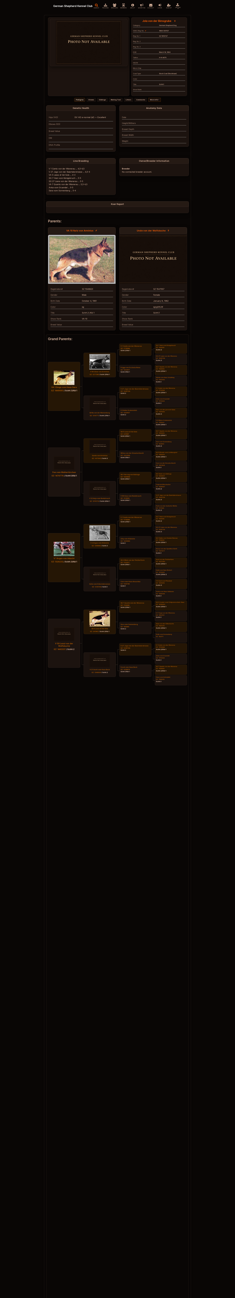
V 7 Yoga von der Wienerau (165, 613)
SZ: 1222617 (125, 370)
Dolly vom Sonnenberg (164, 634)
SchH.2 (123, 415)
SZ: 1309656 (125, 477)
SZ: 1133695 (125, 605)
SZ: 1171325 (160, 508)
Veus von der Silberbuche (165, 624)
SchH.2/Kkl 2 (161, 574)
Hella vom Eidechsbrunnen (99, 584)
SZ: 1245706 (125, 391)
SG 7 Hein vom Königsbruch (166, 345)
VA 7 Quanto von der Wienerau (132, 603)
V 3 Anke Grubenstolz (129, 410)
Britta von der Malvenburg (100, 413)
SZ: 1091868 (160, 465)
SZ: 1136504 (160, 454)
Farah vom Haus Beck (129, 667)
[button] (178, 6)
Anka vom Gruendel (58, 187)
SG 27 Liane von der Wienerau (166, 356)
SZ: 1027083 (160, 561)
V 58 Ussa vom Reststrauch (131, 496)
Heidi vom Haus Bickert (164, 570)
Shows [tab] (91, 100)
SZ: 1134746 (125, 584)
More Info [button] (154, 100)
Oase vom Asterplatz (163, 677)
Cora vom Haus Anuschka (130, 581)
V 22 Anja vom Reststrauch (99, 498)
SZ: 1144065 (160, 412)
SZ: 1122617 (125, 562)
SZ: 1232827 (125, 413)
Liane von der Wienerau (66, 181)
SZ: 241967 (125, 434)
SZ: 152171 (159, 636)
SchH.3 (123, 393)
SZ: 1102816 (160, 347)
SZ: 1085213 (160, 626)
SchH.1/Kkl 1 (125, 372)
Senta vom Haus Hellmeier (165, 591)
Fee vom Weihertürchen (64, 472)
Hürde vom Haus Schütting (165, 377)
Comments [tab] (140, 100)
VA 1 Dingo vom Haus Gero (64, 387)
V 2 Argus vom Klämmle (99, 543)
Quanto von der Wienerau (66, 184)
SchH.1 (123, 543)
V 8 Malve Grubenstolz (164, 420)
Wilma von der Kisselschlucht (132, 453)
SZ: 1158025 (160, 679)
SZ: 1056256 (160, 594)
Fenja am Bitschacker (163, 484)
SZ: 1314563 (125, 498)
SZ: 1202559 (125, 455)
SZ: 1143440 (160, 380)
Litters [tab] (128, 100)
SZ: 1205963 (125, 541)
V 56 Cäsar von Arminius (99, 372)
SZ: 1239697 (160, 487)
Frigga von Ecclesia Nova (130, 367)
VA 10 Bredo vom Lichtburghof (166, 452)
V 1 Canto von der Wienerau (131, 346)
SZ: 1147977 (160, 551)
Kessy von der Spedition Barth (166, 549)
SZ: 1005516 (160, 583)
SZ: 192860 (125, 627)
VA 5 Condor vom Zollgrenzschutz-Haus (170, 602)
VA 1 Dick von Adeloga (163, 474)
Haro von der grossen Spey (165, 409)
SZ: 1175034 (160, 401)
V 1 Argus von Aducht (64, 558)
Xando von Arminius (99, 455)
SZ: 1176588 (125, 348)
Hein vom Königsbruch (64, 178)
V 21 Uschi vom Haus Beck (100, 670)
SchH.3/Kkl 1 (125, 436)
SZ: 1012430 (160, 572)
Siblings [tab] (102, 100)
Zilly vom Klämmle (128, 539)
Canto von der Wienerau (63, 168)
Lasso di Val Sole (61, 175)
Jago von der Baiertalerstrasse (68, 172)
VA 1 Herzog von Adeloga (130, 474)
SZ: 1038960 (160, 604)
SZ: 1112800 (160, 540)
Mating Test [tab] (116, 100)
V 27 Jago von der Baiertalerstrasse (134, 389)
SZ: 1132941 (160, 422)
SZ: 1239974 (125, 669)
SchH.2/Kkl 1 (125, 350)
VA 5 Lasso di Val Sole (99, 629)
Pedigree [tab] (80, 100)
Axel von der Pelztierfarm (165, 559)
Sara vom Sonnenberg (59, 190)
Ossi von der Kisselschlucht (166, 463)
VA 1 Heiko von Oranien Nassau (166, 538)
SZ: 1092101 (160, 615)
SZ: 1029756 (160, 358)
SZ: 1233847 (160, 476)
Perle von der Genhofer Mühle (166, 506)
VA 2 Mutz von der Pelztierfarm (133, 560)
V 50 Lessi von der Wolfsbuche (64, 644)
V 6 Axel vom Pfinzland (164, 581)
